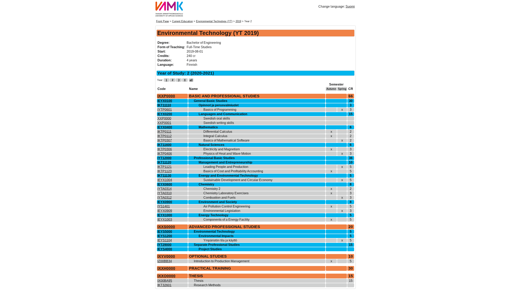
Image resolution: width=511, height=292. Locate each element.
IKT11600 (164, 144)
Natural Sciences (211, 144)
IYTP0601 (164, 109)
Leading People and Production (225, 166)
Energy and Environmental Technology (228, 175)
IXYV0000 (166, 256)
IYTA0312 (164, 197)
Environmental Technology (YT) (214, 21)
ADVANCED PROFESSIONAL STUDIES (224, 227)
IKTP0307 (164, 140)
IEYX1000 (164, 215)
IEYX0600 (164, 184)
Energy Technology (213, 215)
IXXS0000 (166, 227)
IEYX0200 (164, 114)
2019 (238, 21)
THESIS (196, 276)
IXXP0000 (166, 96)
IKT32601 (164, 285)
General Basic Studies (210, 101)
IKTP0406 (164, 153)
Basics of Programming (219, 109)
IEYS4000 (164, 249)
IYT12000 (164, 158)
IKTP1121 (164, 166)
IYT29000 (164, 244)
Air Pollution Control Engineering (226, 206)
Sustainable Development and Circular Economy (237, 180)
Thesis (198, 280)
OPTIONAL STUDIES (208, 256)
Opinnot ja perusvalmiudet (219, 105)
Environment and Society (218, 202)
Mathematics (208, 127)
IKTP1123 (164, 171)
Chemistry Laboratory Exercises (226, 193)
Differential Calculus (217, 131)
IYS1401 (163, 206)
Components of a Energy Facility (226, 219)
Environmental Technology (214, 231)
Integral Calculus (215, 136)
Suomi (350, 6)
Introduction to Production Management (221, 261)
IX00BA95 (164, 280)
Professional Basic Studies (214, 158)
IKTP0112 (164, 136)
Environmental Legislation (221, 210)
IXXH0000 (166, 268)
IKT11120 (164, 162)
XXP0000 (164, 118)
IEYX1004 (164, 180)
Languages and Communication (223, 114)
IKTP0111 (164, 131)
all (191, 80)
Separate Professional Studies (217, 244)
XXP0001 (164, 123)
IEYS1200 (164, 236)
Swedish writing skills (218, 123)
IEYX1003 (164, 219)
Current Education (182, 21)
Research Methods (207, 285)
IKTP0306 (164, 149)
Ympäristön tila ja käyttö (220, 240)
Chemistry (206, 184)
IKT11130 (164, 175)
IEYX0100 (164, 101)
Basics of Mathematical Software (226, 140)
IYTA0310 (164, 193)
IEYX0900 (164, 202)
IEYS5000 (164, 231)
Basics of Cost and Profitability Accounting (233, 171)
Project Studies (210, 249)
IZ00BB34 (164, 261)
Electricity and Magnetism (221, 149)
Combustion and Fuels (219, 197)
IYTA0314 (164, 188)
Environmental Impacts (216, 236)
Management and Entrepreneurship (225, 162)
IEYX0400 (164, 127)
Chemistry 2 (211, 188)
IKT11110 (164, 105)
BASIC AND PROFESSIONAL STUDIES (224, 96)
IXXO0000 (166, 276)
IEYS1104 (164, 240)
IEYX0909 (164, 210)
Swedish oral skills (216, 118)
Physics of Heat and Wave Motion (227, 153)
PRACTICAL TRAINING (210, 268)
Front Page (162, 21)
